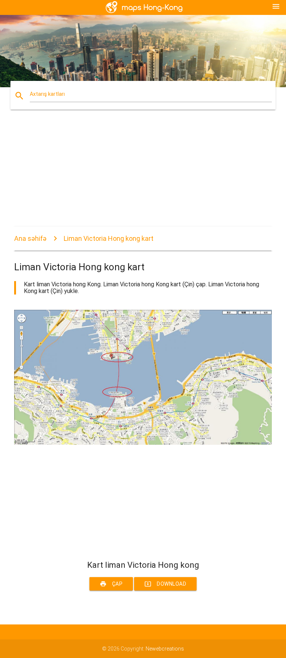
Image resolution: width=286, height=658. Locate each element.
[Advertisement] (142, 174)
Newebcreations (165, 649)
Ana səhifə (30, 238)
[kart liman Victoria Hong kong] (142, 443)
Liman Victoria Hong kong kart (108, 238)
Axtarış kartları (47, 94)
